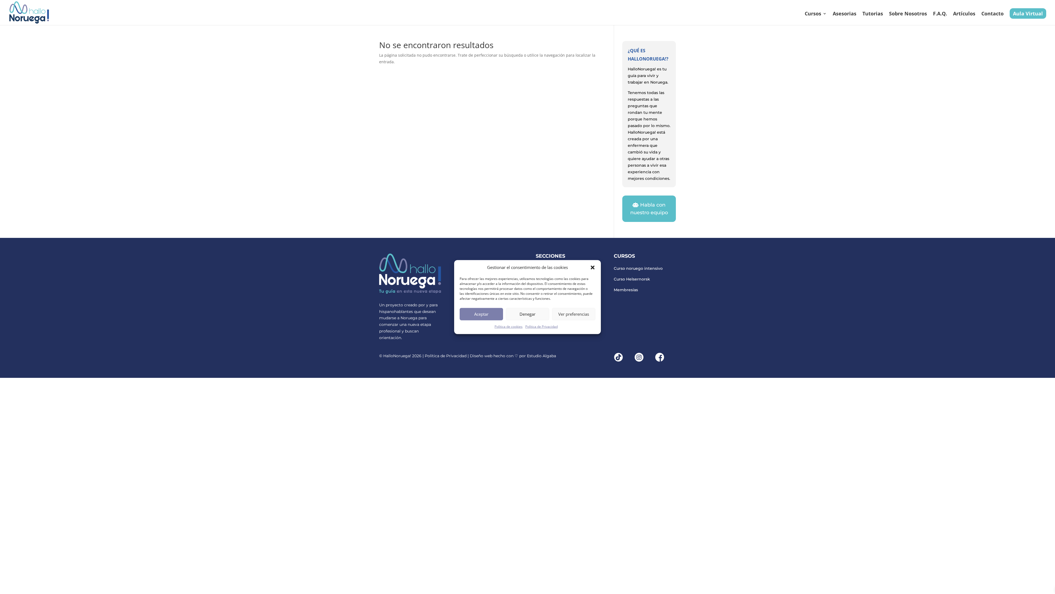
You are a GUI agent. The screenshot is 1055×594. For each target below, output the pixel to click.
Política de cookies (509, 326)
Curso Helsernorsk (632, 279)
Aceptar (481, 314)
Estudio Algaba (541, 355)
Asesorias (844, 14)
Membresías (626, 289)
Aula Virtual (1028, 13)
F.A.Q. (940, 14)
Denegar (527, 314)
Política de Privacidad (541, 326)
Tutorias (872, 14)
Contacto (992, 14)
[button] (592, 267)
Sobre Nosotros (908, 14)
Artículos (964, 14)
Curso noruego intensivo (638, 268)
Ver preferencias (573, 314)
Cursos (813, 14)
